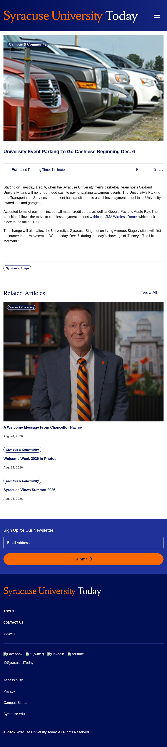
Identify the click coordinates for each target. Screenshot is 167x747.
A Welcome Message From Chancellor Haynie (42, 427)
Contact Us (13, 622)
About (8, 611)
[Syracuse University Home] (70, 15)
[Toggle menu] (157, 16)
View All (149, 292)
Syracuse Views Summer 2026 (29, 490)
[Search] (144, 15)
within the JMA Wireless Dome (113, 217)
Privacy (9, 691)
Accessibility (13, 680)
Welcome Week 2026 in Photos (29, 459)
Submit (81, 559)
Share (158, 169)
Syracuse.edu (14, 714)
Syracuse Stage (17, 268)
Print (139, 169)
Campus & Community (27, 44)
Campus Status (15, 702)
